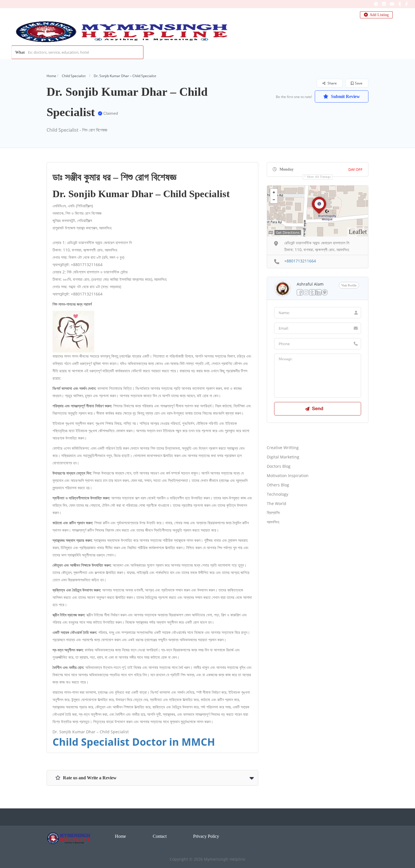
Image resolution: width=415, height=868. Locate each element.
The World (276, 503)
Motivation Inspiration (288, 475)
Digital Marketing (283, 457)
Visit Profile (349, 285)
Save (358, 83)
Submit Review (345, 96)
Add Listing (379, 15)
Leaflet (358, 231)
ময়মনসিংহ (273, 522)
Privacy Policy (206, 836)
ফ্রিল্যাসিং (273, 512)
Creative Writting (283, 447)
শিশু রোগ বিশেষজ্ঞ (148, 177)
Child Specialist (74, 75)
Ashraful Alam (310, 284)
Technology (277, 494)
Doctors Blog (278, 466)
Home (51, 75)
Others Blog (278, 485)
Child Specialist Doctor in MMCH (134, 742)
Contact (160, 836)
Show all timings (319, 176)
